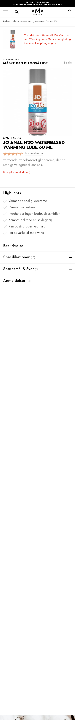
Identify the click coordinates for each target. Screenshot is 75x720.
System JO (51, 21)
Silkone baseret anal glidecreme (28, 21)
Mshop (6, 21)
